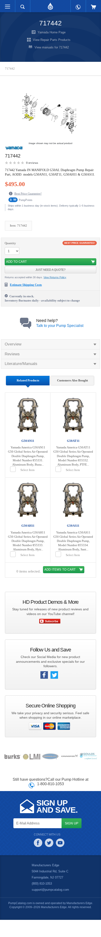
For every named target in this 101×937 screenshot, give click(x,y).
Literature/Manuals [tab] (22, 368)
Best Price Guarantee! (29, 198)
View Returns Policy (55, 282)
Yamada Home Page (52, 32)
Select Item (28, 483)
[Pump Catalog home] (50, 5)
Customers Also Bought (72, 388)
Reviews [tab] (12, 359)
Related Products (27, 385)
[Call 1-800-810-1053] (78, 5)
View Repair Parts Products (51, 40)
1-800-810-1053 (50, 801)
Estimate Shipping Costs (28, 289)
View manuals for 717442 (52, 47)
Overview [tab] (13, 349)
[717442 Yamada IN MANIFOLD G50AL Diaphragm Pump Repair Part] (49, 113)
